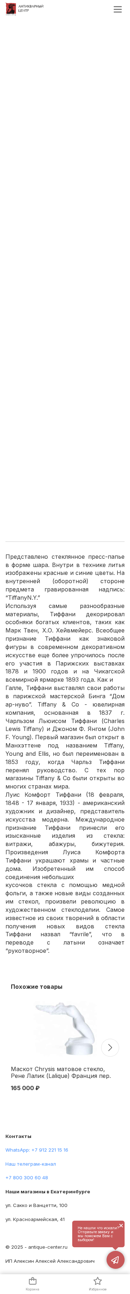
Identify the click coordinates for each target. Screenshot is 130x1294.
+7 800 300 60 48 (26, 1177)
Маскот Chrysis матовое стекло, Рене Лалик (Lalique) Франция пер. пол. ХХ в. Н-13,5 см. (61, 1073)
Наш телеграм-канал (30, 1164)
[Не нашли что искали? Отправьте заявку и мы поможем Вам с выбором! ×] (116, 1260)
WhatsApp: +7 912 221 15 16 (36, 1150)
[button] (110, 1048)
